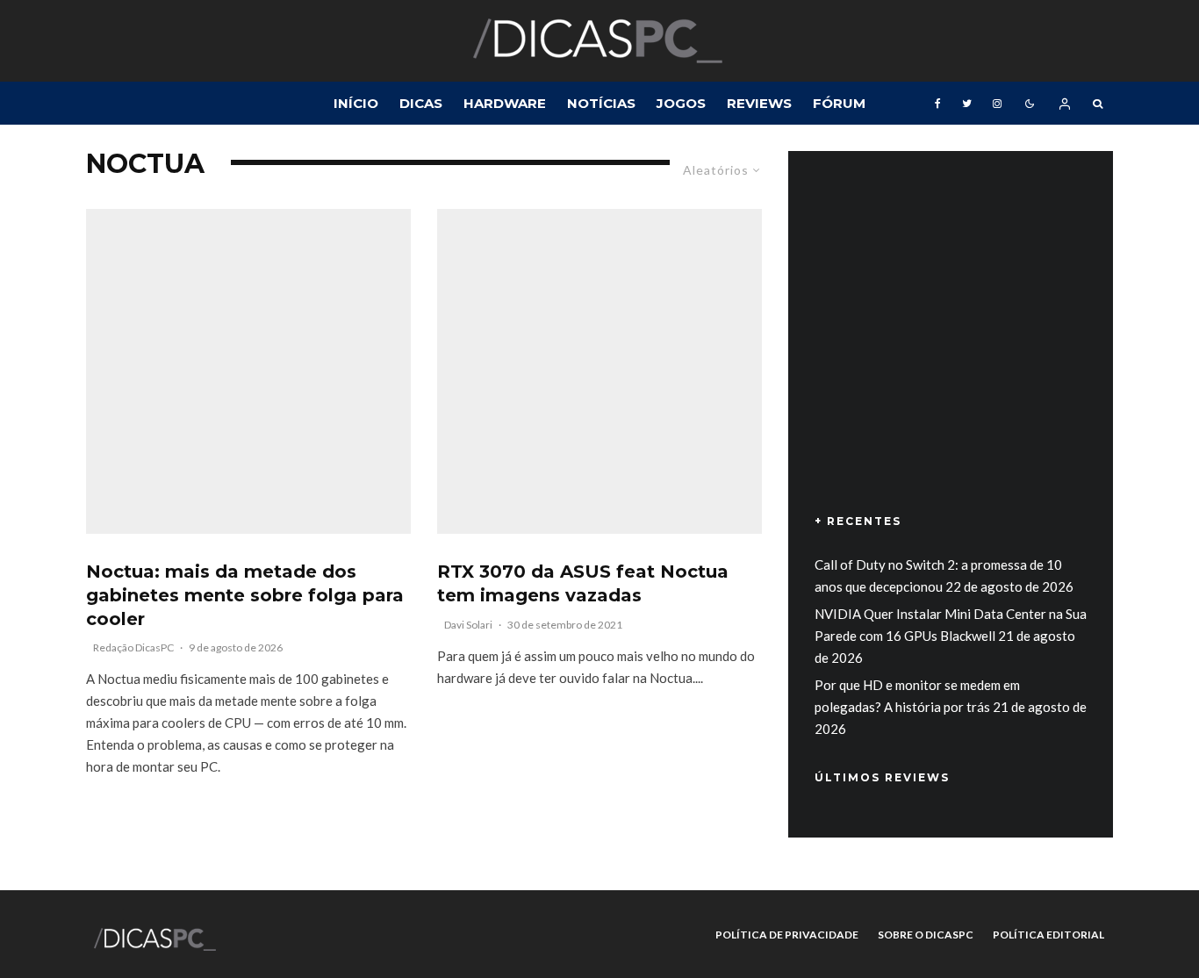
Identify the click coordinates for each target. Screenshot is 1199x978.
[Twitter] (966, 103)
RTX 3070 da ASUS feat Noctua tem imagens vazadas (583, 583)
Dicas (420, 103)
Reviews (759, 103)
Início (356, 103)
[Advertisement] (951, 357)
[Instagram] (997, 103)
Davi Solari (468, 624)
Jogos (681, 103)
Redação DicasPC (133, 647)
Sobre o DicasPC (925, 934)
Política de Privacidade (786, 934)
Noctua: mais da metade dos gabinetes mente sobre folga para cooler (245, 595)
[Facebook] (937, 103)
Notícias (601, 103)
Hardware (504, 103)
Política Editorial (1048, 934)
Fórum (839, 103)
